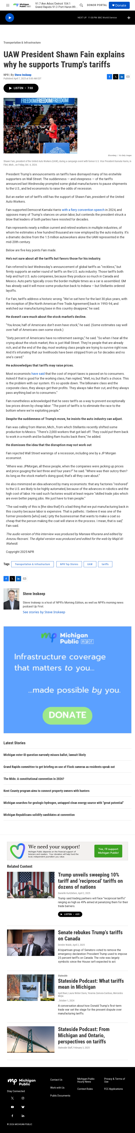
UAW (90, 564)
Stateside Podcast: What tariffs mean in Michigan (91, 984)
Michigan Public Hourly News (86, 1080)
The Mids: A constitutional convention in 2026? (34, 779)
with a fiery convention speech (83, 210)
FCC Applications (113, 1089)
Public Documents (60, 1095)
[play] (9, 18)
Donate (120, 5)
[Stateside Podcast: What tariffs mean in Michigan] (30, 987)
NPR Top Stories (69, 564)
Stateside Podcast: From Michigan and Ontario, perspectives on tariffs (84, 1035)
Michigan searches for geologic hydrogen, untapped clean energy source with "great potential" (64, 803)
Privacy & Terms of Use (114, 1080)
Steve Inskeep (23, 75)
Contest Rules (85, 1089)
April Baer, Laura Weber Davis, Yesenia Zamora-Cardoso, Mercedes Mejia (90, 994)
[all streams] (130, 18)
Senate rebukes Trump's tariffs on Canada (90, 935)
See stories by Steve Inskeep (44, 612)
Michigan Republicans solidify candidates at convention (39, 815)
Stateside (63, 975)
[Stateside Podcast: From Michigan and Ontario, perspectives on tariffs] (30, 1039)
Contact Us (56, 1080)
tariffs (105, 564)
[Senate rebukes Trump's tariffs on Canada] (30, 942)
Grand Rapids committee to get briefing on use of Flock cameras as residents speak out (59, 767)
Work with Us (57, 1087)
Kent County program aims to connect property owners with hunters (46, 791)
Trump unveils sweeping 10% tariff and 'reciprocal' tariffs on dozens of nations (90, 881)
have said (38, 373)
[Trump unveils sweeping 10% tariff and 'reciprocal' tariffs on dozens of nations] (30, 885)
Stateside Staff (65, 1047)
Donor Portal (97, 5)
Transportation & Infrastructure (22, 42)
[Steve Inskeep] (11, 599)
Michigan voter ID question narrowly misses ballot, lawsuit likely (45, 755)
